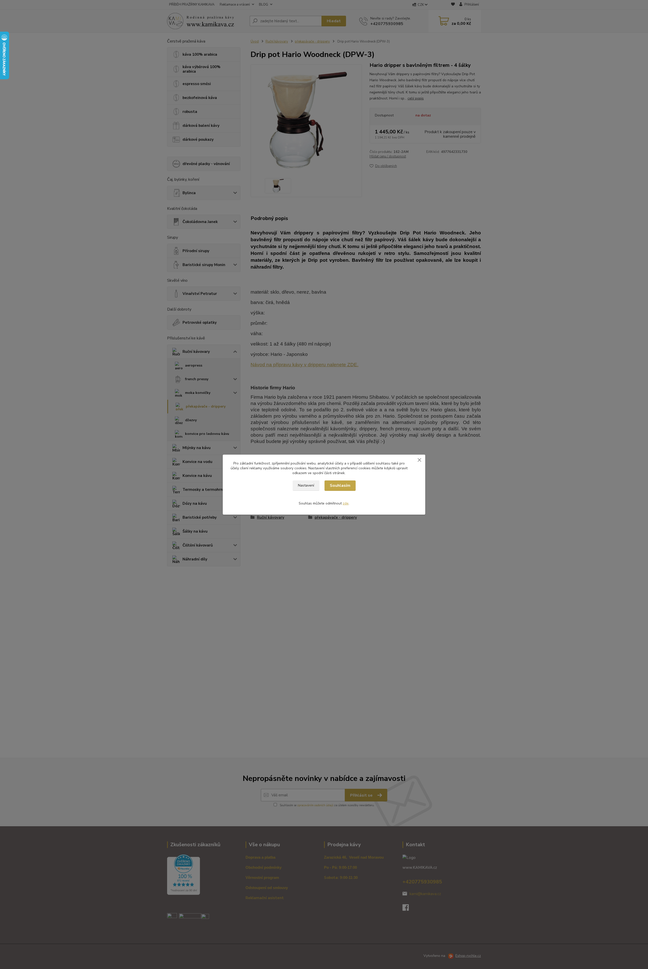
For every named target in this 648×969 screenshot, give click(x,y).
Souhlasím (340, 485)
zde (346, 503)
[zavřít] (419, 460)
